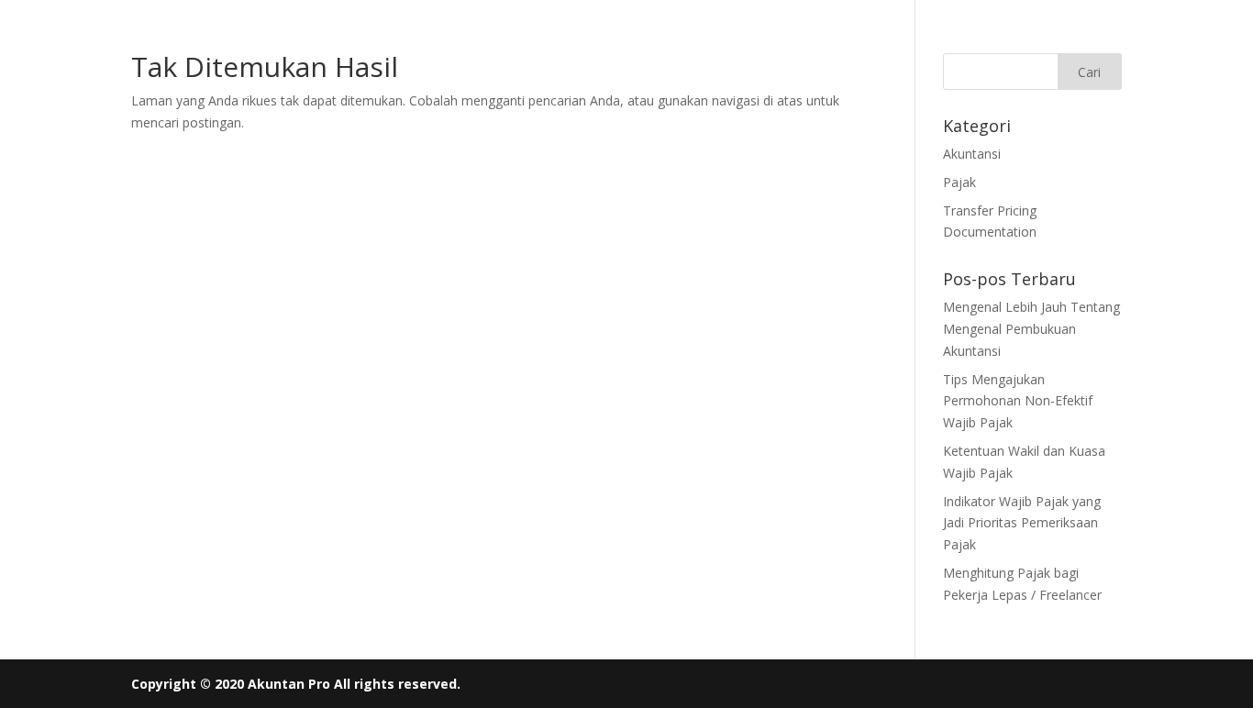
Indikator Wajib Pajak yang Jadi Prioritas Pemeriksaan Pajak (1022, 523)
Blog (717, 44)
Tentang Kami (540, 44)
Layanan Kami (438, 44)
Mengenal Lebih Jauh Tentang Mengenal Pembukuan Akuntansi (1031, 329)
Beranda (352, 44)
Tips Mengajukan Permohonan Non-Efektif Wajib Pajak (1017, 401)
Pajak (959, 182)
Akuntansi (972, 153)
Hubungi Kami (643, 44)
